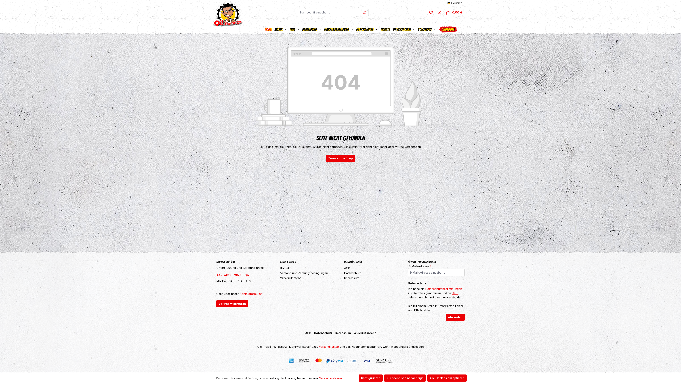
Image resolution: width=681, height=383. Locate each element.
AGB (347, 268)
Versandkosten (329, 346)
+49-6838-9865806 (232, 275)
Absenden (455, 317)
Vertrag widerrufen (232, 304)
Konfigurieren (370, 378)
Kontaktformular (251, 294)
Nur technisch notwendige (404, 378)
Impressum (351, 278)
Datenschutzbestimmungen (443, 289)
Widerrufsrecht (290, 278)
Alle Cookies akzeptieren (447, 378)
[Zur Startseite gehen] (228, 13)
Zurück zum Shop (340, 158)
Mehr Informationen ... (331, 378)
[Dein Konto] (439, 12)
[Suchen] (364, 12)
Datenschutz (352, 273)
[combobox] (329, 12)
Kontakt (285, 268)
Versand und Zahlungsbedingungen (304, 273)
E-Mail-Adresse (419, 266)
